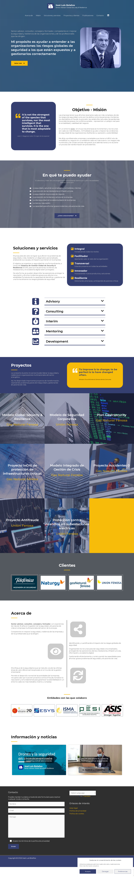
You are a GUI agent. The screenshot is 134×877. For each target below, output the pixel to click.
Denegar (105, 871)
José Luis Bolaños (65, 5)
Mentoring (54, 331)
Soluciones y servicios (52, 15)
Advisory (53, 301)
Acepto (88, 871)
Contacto (100, 15)
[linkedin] (108, 15)
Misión (38, 15)
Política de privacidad (77, 811)
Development (57, 341)
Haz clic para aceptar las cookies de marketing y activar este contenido (39, 760)
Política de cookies (76, 814)
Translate (86, 796)
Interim (52, 321)
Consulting (54, 311)
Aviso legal (73, 808)
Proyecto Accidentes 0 (112, 465)
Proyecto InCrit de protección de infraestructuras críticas (22, 469)
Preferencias (122, 871)
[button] (74, 301)
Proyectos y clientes (71, 15)
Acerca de (29, 15)
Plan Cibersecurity (111, 415)
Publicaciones (87, 15)
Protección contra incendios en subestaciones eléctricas (67, 524)
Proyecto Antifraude (22, 520)
